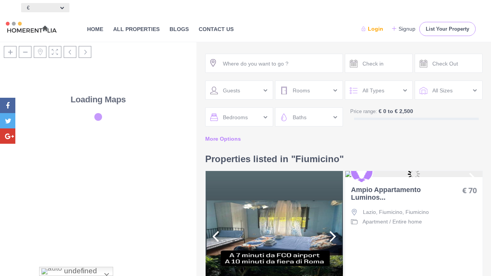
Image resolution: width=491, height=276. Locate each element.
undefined (79, 271)
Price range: (363, 111)
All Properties (136, 29)
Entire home (407, 222)
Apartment (375, 222)
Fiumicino (417, 212)
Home (95, 29)
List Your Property (447, 29)
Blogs (179, 29)
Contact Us (216, 29)
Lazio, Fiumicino (382, 212)
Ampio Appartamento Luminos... (386, 193)
